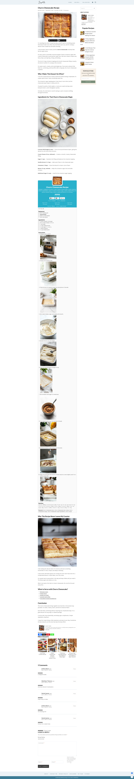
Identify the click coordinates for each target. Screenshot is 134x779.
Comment (41, 743)
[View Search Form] (95, 2)
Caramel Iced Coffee (45, 597)
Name (40, 762)
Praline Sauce (43, 593)
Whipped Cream (44, 592)
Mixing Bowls (43, 214)
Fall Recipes (86, 2)
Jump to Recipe (53, 40)
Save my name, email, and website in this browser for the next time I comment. (71, 759)
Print (52, 198)
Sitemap (87, 773)
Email (54, 762)
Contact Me (53, 773)
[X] (44, 634)
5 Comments (66, 10)
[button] (55, 194)
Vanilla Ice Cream (44, 595)
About (46, 773)
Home (70, 2)
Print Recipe (63, 40)
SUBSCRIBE (88, 81)
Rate (63, 198)
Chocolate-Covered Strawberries (48, 598)
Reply (74, 668)
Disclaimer (73, 773)
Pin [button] (58, 198)
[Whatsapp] (52, 634)
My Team (80, 773)
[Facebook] (40, 634)
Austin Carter (42, 10)
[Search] (94, 8)
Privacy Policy (63, 773)
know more (47, 629)
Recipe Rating (41, 737)
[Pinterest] (93, 2)
